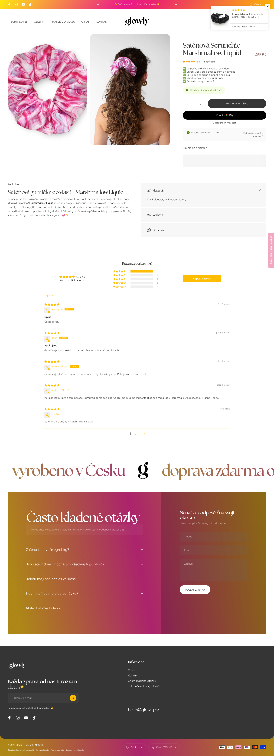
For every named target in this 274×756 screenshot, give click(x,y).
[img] (52, 304)
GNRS (41, 745)
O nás (131, 670)
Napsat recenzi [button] (202, 278)
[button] (119, 271)
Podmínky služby (57, 750)
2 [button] (135, 433)
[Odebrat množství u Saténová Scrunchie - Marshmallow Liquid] (186, 103)
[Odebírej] (73, 698)
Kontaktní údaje (42, 750)
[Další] (176, 4)
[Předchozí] (98, 4)
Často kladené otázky (142, 680)
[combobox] (258, 4)
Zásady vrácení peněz (75, 750)
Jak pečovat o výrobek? (143, 686)
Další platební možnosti (224, 122)
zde (122, 529)
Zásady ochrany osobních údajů (21, 750)
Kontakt (133, 675)
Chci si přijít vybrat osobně (271, 250)
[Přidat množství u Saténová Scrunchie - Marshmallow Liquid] (201, 103)
